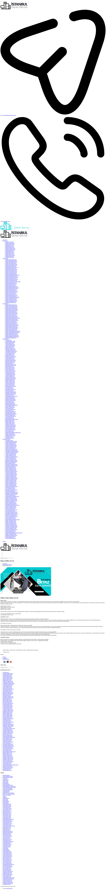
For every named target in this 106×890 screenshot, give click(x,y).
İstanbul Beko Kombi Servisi (11, 311)
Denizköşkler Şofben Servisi (10, 413)
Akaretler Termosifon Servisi (11, 445)
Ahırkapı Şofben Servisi (10, 344)
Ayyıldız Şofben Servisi (10, 353)
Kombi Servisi (6, 303)
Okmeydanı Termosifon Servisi (11, 492)
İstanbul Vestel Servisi (9, 257)
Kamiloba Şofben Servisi (10, 403)
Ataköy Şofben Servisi (9, 355)
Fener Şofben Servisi (9, 388)
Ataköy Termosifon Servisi (10, 455)
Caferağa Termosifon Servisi (10, 473)
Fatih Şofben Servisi (9, 387)
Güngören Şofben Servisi (10, 398)
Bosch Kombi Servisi (7, 858)
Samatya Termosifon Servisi (10, 528)
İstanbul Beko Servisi (9, 245)
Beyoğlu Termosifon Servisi (10, 472)
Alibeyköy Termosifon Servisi (11, 449)
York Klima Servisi (6, 846)
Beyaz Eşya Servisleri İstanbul (9, 793)
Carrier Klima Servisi (7, 815)
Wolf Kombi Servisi (7, 884)
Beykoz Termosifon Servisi (10, 470)
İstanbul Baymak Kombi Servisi (11, 310)
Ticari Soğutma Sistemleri (8, 789)
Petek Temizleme (6, 784)
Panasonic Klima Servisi (7, 832)
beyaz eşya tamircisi (7, 795)
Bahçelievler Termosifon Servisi (11, 456)
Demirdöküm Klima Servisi (8, 819)
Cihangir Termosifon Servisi (10, 475)
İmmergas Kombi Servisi (8, 871)
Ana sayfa (5, 563)
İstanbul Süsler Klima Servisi (11, 295)
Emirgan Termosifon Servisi (10, 481)
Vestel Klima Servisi (7, 845)
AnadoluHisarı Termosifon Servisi (12, 451)
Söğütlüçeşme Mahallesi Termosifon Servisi (13, 532)
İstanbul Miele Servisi (9, 251)
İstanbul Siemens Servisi (10, 255)
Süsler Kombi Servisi (7, 876)
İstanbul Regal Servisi (9, 254)
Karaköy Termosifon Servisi (10, 507)
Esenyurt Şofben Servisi (10, 384)
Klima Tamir (5, 799)
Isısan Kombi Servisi (7, 869)
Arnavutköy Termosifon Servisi (11, 452)
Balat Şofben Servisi (9, 363)
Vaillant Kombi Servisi (7, 880)
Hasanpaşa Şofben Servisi (10, 400)
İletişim (4, 541)
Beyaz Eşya (5, 240)
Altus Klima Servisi (7, 807)
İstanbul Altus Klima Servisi (10, 262)
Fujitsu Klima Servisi (7, 824)
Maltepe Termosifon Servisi (10, 520)
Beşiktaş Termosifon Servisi (10, 467)
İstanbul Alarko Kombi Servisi (11, 305)
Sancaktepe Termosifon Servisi (11, 529)
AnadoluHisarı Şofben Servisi (11, 351)
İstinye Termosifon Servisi (10, 501)
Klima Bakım (5, 800)
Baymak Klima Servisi (7, 811)
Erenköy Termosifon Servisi (10, 482)
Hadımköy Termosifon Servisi (11, 499)
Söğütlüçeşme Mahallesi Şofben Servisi (13, 432)
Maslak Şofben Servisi (9, 421)
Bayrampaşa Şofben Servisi (10, 365)
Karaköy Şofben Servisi (10, 407)
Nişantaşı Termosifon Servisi (11, 522)
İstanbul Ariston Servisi (9, 244)
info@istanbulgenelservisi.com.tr (9, 115)
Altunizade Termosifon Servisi (11, 450)
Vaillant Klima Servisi (7, 844)
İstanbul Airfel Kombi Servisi (11, 304)
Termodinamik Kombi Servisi (8, 877)
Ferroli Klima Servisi (7, 822)
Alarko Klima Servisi (7, 804)
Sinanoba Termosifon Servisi (11, 442)
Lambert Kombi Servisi (7, 872)
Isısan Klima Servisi (7, 827)
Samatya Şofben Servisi (10, 428)
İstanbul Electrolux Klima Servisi (11, 277)
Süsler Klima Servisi (7, 840)
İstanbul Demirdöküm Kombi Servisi (12, 317)
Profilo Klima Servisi (7, 833)
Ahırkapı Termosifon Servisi (10, 444)
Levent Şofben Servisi (9, 417)
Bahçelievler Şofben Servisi (10, 356)
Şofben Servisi (6, 338)
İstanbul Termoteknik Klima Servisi (12, 297)
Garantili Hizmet (6, 791)
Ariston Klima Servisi (7, 809)
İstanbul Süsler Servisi (9, 256)
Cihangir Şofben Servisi (10, 375)
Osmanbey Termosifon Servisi (11, 525)
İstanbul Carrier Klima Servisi (11, 271)
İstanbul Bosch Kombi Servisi (11, 312)
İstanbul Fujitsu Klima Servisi (11, 280)
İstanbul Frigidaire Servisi (10, 248)
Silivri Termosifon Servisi (10, 531)
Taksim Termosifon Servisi (10, 538)
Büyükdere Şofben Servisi (10, 425)
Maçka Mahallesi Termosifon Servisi (12, 519)
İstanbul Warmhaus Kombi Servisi (12, 336)
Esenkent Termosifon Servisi (11, 483)
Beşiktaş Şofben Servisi (10, 367)
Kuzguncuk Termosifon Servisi (11, 516)
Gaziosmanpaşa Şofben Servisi (11, 396)
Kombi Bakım (5, 849)
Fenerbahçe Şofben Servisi (10, 389)
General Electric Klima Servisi (9, 825)
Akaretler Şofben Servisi (10, 345)
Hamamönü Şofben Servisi (10, 386)
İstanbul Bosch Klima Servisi (11, 270)
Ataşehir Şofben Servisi (10, 357)
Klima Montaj (5, 802)
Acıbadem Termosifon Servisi (11, 441)
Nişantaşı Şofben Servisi (10, 422)
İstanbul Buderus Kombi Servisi (11, 313)
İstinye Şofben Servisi (9, 401)
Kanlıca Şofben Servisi (9, 406)
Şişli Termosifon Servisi (10, 537)
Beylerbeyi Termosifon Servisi (11, 471)
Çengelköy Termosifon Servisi (11, 477)
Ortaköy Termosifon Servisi (10, 524)
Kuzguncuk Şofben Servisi (10, 416)
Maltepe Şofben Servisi (9, 420)
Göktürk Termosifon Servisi (10, 536)
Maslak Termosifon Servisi (10, 521)
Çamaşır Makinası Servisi (8, 776)
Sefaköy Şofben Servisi (9, 385)
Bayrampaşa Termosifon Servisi (11, 465)
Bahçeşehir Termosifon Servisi (11, 461)
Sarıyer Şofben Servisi (9, 430)
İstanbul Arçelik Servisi (9, 243)
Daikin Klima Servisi (7, 818)
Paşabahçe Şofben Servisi (10, 427)
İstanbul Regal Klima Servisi (11, 290)
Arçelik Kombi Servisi (7, 853)
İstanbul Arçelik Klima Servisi (11, 264)
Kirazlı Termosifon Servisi (10, 518)
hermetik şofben (6, 659)
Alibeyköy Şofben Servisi (10, 348)
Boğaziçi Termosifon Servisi (10, 462)
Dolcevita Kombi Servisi (8, 866)
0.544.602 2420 (7, 221)
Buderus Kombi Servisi (7, 860)
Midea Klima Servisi (7, 830)
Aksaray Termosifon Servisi (10, 446)
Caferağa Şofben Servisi (10, 373)
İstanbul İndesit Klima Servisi (11, 283)
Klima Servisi (5, 258)
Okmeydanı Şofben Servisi (10, 391)
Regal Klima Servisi (7, 834)
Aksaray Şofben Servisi (10, 346)
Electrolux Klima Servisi (7, 821)
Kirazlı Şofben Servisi (9, 418)
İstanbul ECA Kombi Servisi (11, 321)
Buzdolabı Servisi (6, 775)
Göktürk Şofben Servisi (10, 435)
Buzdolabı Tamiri (6, 790)
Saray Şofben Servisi (9, 410)
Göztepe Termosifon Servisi (10, 497)
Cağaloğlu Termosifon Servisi (11, 474)
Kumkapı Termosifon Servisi (11, 515)
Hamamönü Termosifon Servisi (11, 486)
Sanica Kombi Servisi (7, 875)
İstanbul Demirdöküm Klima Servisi (12, 275)
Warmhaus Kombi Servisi (8, 883)
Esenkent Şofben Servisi (10, 382)
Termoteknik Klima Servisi (8, 841)
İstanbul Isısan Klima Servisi (10, 282)
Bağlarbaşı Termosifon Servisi (11, 460)
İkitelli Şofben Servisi (9, 347)
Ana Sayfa (5, 239)
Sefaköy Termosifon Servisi (10, 485)
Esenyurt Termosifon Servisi (10, 484)
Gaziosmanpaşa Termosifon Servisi (12, 496)
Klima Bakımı (5, 782)
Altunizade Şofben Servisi (10, 349)
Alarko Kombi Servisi (7, 852)
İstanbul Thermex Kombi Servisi (11, 333)
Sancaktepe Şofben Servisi (10, 429)
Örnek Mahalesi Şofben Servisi (11, 405)
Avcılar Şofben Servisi (9, 358)
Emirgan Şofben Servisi (10, 380)
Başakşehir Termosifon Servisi (11, 464)
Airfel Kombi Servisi (7, 851)
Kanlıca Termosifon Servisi (10, 506)
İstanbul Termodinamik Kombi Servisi (12, 331)
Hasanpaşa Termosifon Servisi (11, 500)
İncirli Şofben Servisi (9, 390)
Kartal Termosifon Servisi (10, 508)
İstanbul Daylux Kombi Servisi (11, 316)
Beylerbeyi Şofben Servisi (10, 370)
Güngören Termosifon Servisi (11, 498)
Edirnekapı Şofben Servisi (10, 378)
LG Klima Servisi (6, 829)
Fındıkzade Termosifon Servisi (11, 494)
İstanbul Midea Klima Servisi (11, 286)
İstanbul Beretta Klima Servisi (11, 269)
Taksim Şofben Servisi (9, 438)
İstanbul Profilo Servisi (9, 252)
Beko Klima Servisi (7, 812)
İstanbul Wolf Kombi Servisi (10, 337)
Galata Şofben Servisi (9, 395)
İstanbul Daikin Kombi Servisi (11, 315)
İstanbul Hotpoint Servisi (10, 249)
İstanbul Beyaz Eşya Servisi (8, 792)
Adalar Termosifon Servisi (10, 443)
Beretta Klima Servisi (7, 813)
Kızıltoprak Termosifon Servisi (11, 511)
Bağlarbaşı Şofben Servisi (10, 359)
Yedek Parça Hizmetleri (7, 788)
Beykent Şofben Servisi (10, 368)
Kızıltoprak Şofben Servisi (10, 411)
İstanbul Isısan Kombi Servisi (11, 323)
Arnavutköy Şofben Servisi (10, 352)
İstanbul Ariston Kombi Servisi (11, 308)
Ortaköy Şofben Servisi (9, 423)
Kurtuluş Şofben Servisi (10, 402)
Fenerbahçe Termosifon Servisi (11, 489)
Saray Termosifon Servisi (10, 510)
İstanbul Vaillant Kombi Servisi (11, 334)
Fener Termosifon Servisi (10, 488)
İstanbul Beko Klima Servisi (10, 268)
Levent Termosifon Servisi (10, 517)
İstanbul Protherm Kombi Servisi (11, 327)
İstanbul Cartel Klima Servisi (11, 272)
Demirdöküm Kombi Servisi (8, 864)
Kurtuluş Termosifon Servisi (10, 503)
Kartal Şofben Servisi (9, 408)
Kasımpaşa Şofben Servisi (10, 409)
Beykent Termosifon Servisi (10, 468)
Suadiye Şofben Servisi (9, 433)
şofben (4, 656)
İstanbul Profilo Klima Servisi (11, 289)
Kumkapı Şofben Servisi (10, 414)
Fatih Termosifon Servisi (10, 487)
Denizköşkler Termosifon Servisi (11, 514)
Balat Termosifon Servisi (10, 463)
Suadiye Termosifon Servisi (10, 533)
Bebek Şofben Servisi (9, 366)
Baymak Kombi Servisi (7, 856)
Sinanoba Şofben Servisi (10, 342)
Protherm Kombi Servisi (7, 874)
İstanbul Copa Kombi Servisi (11, 314)
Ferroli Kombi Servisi (7, 868)
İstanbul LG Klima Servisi (10, 284)
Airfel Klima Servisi (7, 803)
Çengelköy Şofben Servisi (10, 377)
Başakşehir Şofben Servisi (10, 364)
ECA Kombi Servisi (7, 867)
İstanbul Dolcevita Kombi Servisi (11, 320)
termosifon (5, 658)
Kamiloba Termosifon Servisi (11, 504)
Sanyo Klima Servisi (7, 836)
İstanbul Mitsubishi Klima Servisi (11, 287)
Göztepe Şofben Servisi (10, 397)
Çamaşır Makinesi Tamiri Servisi (9, 787)
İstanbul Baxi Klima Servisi (10, 266)
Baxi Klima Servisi (6, 810)
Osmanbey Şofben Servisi (10, 424)
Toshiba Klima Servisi (7, 842)
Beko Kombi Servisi (7, 857)
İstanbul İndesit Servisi (9, 250)
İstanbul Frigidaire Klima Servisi (11, 279)
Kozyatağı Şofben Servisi (10, 412)
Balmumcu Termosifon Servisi (11, 535)
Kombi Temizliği (6, 850)
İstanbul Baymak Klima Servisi (11, 267)
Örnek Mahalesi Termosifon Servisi (12, 505)
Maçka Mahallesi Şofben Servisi (11, 419)
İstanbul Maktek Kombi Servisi (11, 326)
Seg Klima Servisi (6, 838)
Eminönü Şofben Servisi (10, 379)
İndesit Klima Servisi (7, 828)
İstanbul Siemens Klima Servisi (11, 294)
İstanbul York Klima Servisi (10, 302)
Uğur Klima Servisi (6, 843)
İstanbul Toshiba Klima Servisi (11, 298)
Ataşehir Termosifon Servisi (10, 457)
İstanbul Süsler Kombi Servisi (11, 330)
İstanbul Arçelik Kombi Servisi (11, 306)
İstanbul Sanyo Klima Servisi (11, 292)
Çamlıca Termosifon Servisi (10, 476)
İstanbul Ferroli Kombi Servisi (11, 322)
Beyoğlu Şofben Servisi (10, 371)
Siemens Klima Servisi (7, 839)
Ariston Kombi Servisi (7, 854)
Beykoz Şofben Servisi (9, 369)
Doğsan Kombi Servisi (7, 865)
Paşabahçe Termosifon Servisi (11, 527)
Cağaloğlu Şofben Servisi (10, 374)
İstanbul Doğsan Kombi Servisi (11, 319)
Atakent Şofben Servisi (9, 354)
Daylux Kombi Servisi (7, 863)
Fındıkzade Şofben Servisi (10, 394)
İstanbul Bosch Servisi (9, 246)
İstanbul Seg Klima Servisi (10, 293)
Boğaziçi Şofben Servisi (10, 362)
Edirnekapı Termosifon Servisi (11, 478)
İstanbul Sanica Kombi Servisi (11, 329)
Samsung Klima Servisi (7, 835)
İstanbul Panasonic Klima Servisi (11, 288)
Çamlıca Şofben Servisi (9, 376)
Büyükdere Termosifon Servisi (11, 526)
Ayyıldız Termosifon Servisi (10, 453)
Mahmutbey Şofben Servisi (10, 392)
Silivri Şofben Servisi (9, 431)
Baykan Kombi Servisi (7, 855)
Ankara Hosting (9, 888)
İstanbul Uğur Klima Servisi (10, 299)
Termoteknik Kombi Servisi (8, 878)
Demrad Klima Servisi (7, 820)
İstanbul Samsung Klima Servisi (11, 291)
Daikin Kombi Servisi (7, 862)
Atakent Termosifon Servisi (10, 454)
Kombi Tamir (5, 847)
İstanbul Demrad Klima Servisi (11, 276)
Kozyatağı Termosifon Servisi (11, 512)
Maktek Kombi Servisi (7, 873)
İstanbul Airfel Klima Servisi (10, 259)
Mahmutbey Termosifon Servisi (11, 493)
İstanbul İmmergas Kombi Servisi (11, 324)
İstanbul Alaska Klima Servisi (11, 261)
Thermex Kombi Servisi (7, 879)
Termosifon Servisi (6, 439)
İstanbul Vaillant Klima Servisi (11, 300)
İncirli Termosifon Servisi (10, 490)
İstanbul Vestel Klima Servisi (11, 301)
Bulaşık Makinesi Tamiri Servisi (9, 786)
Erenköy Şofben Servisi (10, 381)
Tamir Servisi (5, 781)
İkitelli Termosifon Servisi (10, 447)
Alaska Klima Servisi (7, 806)
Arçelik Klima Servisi (7, 808)
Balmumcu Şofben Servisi (10, 434)
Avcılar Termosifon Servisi (10, 459)
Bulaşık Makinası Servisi (8, 777)
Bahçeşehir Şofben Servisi (10, 360)
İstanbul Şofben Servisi (7, 564)
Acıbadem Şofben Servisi (10, 341)
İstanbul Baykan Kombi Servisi (11, 309)
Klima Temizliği (6, 801)
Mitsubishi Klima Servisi (8, 831)
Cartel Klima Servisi (7, 817)
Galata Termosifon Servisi (10, 495)
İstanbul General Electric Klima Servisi (12, 281)
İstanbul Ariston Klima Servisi (11, 265)
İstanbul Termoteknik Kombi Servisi (12, 332)
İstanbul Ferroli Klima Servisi (11, 278)
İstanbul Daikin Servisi (9, 247)
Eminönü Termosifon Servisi (11, 479)
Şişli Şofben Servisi (9, 436)
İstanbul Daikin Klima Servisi (11, 273)
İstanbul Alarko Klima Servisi (11, 260)
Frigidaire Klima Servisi (7, 823)
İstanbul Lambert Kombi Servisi (11, 325)
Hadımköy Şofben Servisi (10, 399)
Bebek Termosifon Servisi (10, 466)
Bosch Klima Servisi (7, 814)
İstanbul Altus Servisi (9, 241)
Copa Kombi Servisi (7, 861)
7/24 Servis (5, 778)
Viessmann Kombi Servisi (8, 882)
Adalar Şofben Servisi (9, 343)
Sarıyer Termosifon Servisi (10, 530)
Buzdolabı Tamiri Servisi (8, 785)
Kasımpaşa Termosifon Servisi (11, 509)
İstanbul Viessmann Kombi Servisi (12, 335)
